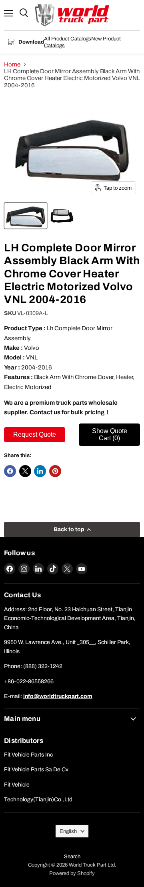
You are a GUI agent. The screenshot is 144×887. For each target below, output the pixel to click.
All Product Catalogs (67, 39)
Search (72, 856)
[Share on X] (25, 471)
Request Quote (34, 434)
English (68, 831)
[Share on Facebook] (10, 471)
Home (12, 64)
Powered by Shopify (72, 873)
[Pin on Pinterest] (55, 471)
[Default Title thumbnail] (25, 216)
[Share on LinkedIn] (40, 471)
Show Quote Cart (109, 434)
